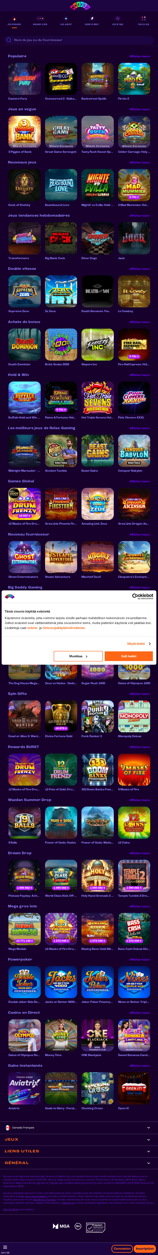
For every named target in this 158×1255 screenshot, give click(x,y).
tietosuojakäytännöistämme (64, 628)
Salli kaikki (128, 656)
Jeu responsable (35, 1196)
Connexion (122, 1248)
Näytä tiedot (136, 643)
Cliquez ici (68, 1203)
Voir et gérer (11, 1209)
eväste (32, 628)
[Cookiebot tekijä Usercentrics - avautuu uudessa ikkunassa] (135, 596)
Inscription (145, 1248)
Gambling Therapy (44, 1200)
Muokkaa (75, 656)
